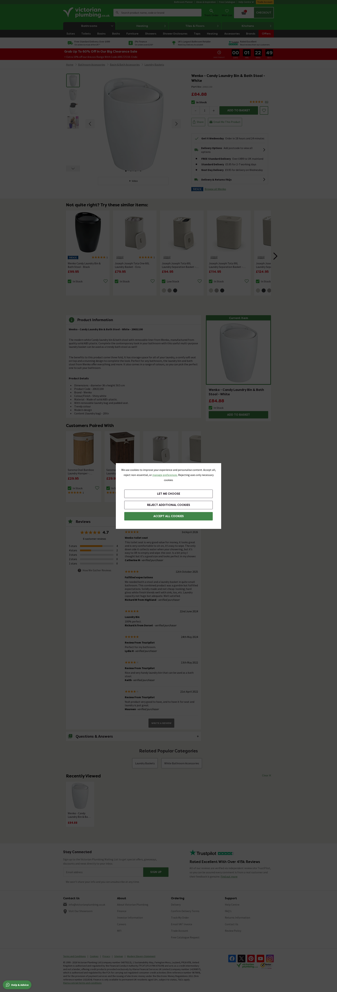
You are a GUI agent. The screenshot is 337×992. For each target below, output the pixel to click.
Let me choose (168, 494)
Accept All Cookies (168, 516)
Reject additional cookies (168, 505)
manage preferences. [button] (165, 475)
